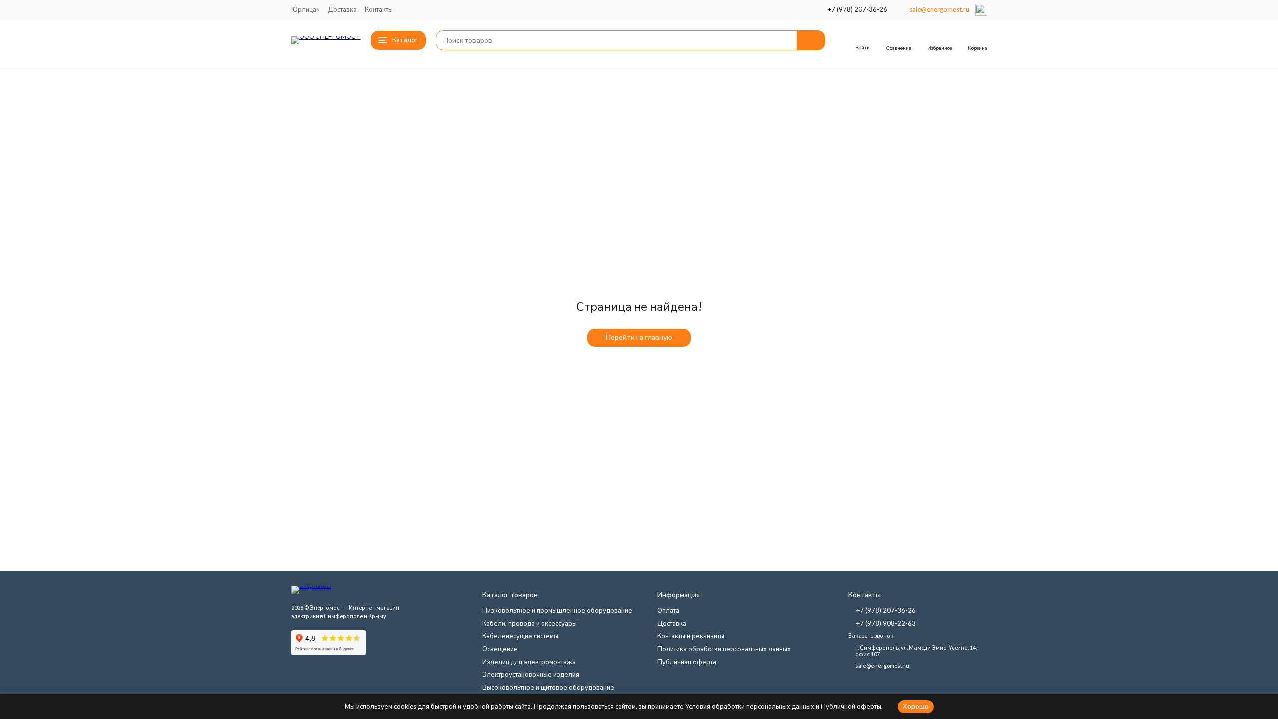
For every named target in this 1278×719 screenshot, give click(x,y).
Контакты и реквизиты (690, 636)
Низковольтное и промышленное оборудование (557, 610)
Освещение (500, 649)
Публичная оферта (686, 662)
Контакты (379, 9)
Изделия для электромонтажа (529, 662)
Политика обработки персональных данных (724, 649)
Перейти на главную (639, 337)
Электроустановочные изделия (530, 674)
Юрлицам (305, 9)
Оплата (668, 610)
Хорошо (916, 706)
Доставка (342, 9)
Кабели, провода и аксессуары (529, 623)
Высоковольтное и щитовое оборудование (548, 687)
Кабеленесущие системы (520, 636)
